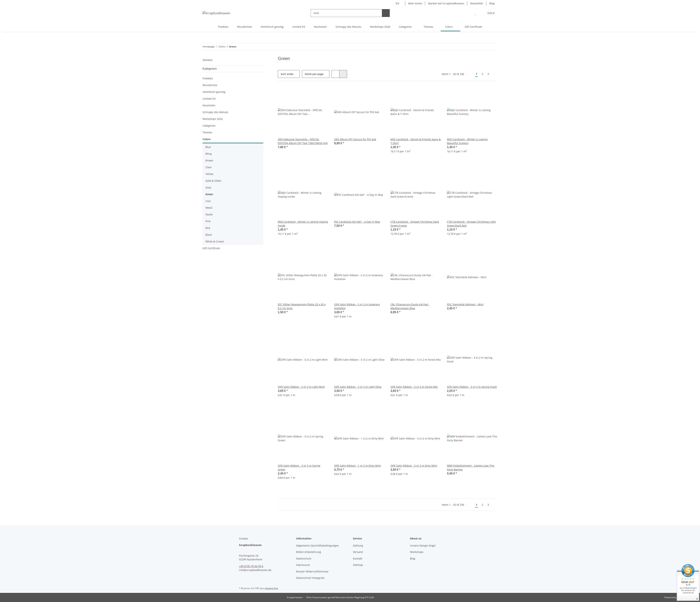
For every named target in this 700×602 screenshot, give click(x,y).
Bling (208, 153)
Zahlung (358, 545)
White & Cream (214, 241)
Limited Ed (209, 98)
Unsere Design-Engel (422, 545)
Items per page (314, 74)
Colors (207, 139)
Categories (209, 125)
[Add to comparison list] (313, 93)
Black (208, 234)
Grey (208, 187)
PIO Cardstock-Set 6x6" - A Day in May (357, 221)
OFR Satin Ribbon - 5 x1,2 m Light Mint (301, 387)
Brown (209, 160)
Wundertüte (210, 85)
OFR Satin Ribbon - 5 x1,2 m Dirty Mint (413, 465)
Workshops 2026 (213, 119)
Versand (358, 552)
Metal (208, 207)
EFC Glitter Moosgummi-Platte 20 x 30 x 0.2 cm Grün (302, 306)
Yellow (209, 174)
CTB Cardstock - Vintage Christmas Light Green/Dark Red (471, 223)
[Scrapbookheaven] (216, 13)
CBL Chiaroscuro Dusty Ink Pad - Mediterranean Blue (409, 306)
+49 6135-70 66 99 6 (251, 566)
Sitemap (358, 565)
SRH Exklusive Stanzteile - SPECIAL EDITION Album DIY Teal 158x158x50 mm (303, 141)
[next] (494, 74)
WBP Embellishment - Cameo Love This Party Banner (470, 467)
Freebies (208, 78)
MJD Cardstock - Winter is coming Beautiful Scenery (467, 141)
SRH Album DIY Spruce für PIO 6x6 (355, 139)
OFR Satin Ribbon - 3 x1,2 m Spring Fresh (472, 387)
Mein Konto (415, 3)
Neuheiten (209, 105)
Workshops (416, 552)
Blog (492, 3)
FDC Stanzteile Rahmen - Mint (465, 304)
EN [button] (397, 3)
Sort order (287, 74)
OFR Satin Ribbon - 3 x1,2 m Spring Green (299, 467)
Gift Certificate (211, 248)
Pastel (209, 214)
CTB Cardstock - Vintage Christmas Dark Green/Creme (414, 223)
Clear (208, 167)
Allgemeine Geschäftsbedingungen (317, 545)
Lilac (208, 201)
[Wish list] (475, 13)
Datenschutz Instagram (310, 578)
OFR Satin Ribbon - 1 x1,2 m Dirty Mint (357, 465)
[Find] (386, 13)
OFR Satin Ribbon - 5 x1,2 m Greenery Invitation (357, 306)
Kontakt (357, 558)
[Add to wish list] (322, 93)
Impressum (303, 565)
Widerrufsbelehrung (308, 552)
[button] (468, 13)
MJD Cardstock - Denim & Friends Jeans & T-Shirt (415, 141)
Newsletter (476, 3)
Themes (207, 132)
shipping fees (271, 588)
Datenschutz (303, 558)
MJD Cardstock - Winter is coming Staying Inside (303, 223)
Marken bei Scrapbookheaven (446, 3)
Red (207, 228)
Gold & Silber (213, 180)
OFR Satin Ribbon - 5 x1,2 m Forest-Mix (414, 387)
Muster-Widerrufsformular (312, 571)
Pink (208, 221)
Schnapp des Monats (215, 112)
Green (209, 194)
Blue (208, 147)
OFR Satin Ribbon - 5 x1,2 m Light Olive (358, 387)
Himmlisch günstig (214, 92)
